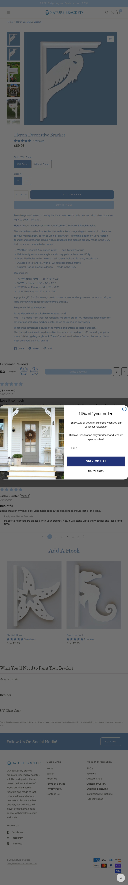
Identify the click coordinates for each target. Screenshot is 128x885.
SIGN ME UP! (96, 461)
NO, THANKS (96, 471)
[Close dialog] (124, 409)
